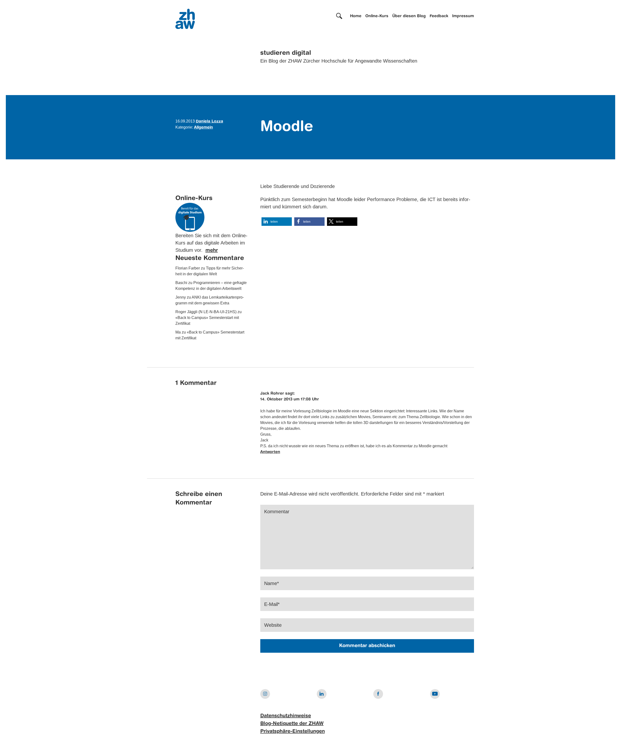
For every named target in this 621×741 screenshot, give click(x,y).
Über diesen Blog (409, 16)
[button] (276, 221)
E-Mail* (272, 604)
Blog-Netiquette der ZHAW (292, 723)
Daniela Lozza (209, 121)
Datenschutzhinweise (285, 716)
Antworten (270, 452)
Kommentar (276, 511)
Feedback (439, 16)
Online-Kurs (376, 16)
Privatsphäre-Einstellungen (292, 731)
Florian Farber (187, 268)
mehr (211, 250)
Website (273, 625)
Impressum (463, 16)
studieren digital (285, 53)
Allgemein (203, 128)
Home (355, 16)
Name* (271, 583)
